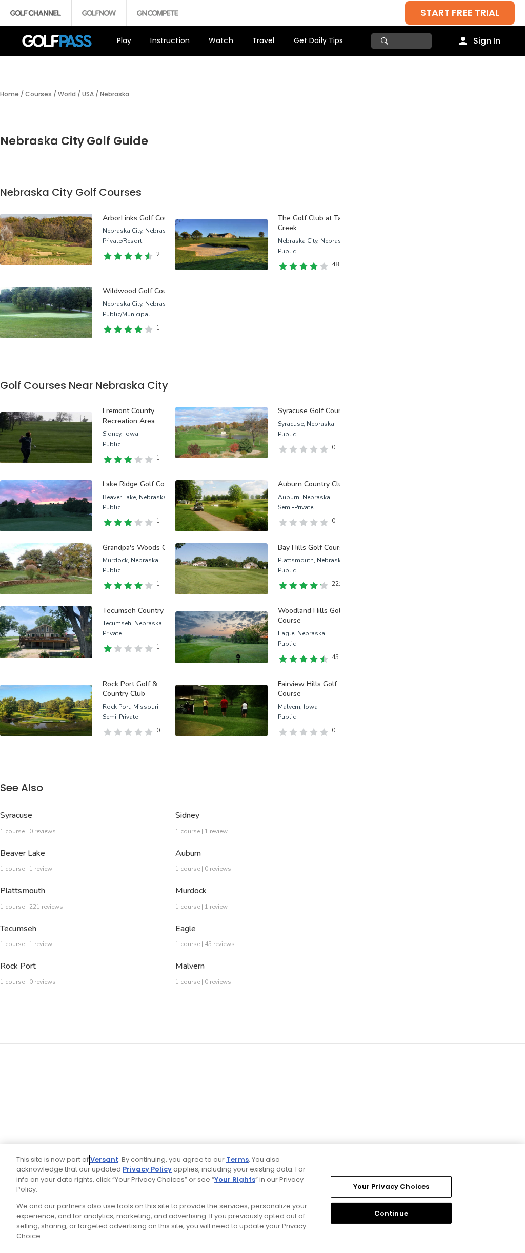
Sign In (486, 41)
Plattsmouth (22, 890)
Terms (237, 1159)
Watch (221, 40)
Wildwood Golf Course (140, 291)
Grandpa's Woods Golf (139, 547)
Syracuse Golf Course (313, 411)
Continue (391, 1213)
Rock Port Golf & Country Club (130, 689)
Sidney (187, 815)
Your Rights (234, 1179)
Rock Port (18, 966)
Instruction (170, 40)
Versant (104, 1159)
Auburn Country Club (312, 484)
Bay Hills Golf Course (312, 547)
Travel (263, 40)
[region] (262, 1198)
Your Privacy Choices (391, 1187)
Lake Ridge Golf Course (141, 484)
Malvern (190, 966)
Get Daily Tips (319, 40)
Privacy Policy (147, 1169)
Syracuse (16, 815)
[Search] (386, 41)
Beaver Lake (22, 853)
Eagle (185, 928)
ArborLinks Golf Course (140, 218)
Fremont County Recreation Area (129, 416)
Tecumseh (18, 928)
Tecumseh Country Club (141, 610)
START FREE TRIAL (459, 12)
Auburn (188, 853)
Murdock (191, 890)
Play (124, 40)
